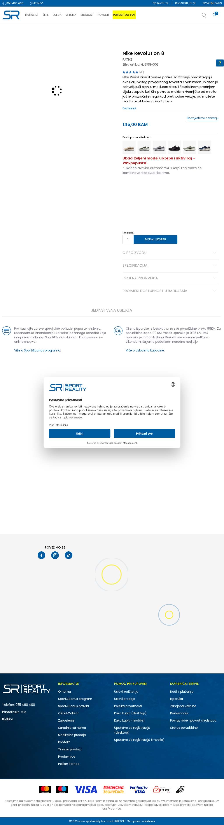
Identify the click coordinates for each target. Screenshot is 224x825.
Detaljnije (129, 108)
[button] (208, 17)
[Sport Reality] (11, 15)
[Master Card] (45, 789)
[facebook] (41, 555)
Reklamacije (179, 713)
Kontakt (64, 742)
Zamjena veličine (183, 706)
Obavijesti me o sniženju (203, 118)
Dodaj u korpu (155, 239)
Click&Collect (68, 713)
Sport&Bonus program (75, 699)
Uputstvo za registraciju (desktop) (132, 730)
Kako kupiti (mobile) (129, 720)
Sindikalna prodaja (72, 735)
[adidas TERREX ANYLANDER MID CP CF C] (111, 490)
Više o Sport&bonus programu (37, 350)
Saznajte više (157, 32)
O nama (64, 691)
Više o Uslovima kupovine (145, 350)
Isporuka (176, 699)
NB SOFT (120, 821)
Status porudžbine (184, 727)
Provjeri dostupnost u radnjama (154, 291)
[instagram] (55, 555)
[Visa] (86, 789)
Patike (127, 59)
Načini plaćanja (181, 691)
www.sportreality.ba (91, 821)
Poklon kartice (68, 764)
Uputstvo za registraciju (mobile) (139, 740)
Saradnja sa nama (72, 727)
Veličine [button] (144, 186)
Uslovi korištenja (126, 691)
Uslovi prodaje (124, 699)
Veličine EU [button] (129, 186)
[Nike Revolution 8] (129, 147)
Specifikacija (134, 266)
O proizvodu (134, 253)
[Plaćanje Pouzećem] (180, 789)
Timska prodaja (70, 749)
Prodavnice (66, 756)
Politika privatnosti (128, 706)
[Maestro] (62, 789)
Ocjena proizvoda (140, 278)
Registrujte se (185, 3)
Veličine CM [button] (160, 186)
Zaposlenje (66, 720)
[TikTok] (68, 555)
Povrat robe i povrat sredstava (193, 720)
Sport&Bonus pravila (73, 706)
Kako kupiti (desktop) (130, 713)
